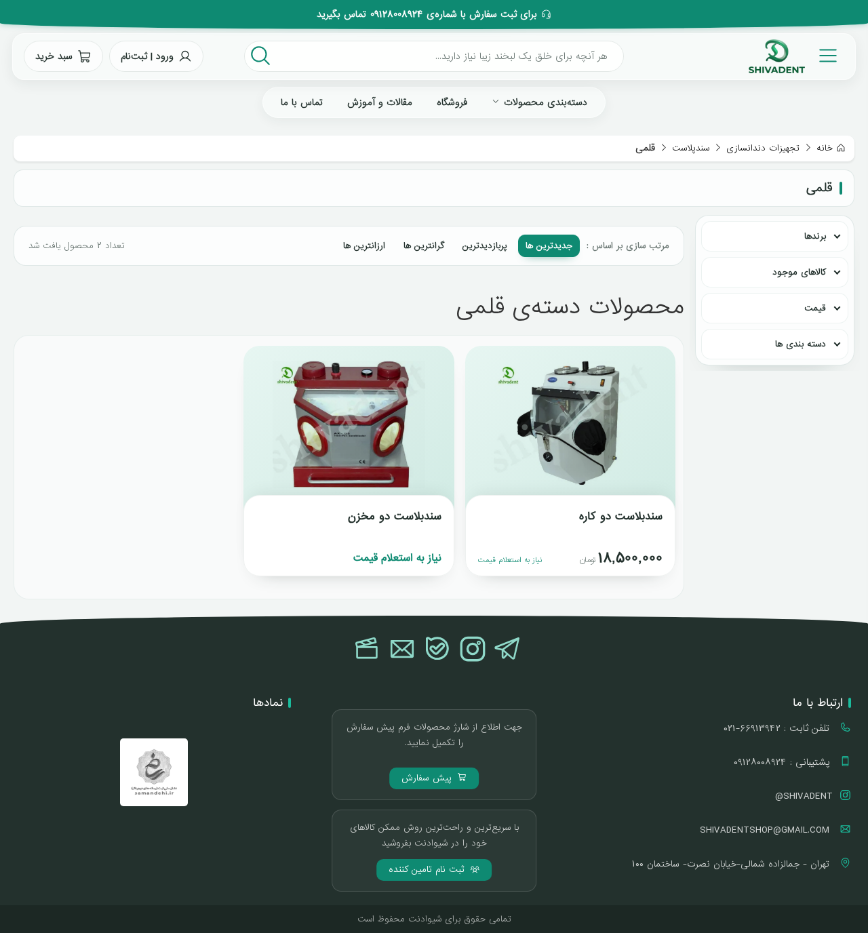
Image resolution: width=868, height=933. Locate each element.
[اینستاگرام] (472, 650)
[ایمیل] (402, 650)
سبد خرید (54, 56)
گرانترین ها (423, 245)
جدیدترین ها (549, 245)
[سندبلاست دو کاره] (570, 430)
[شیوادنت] (777, 56)
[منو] (828, 56)
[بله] (437, 650)
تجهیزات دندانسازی (763, 148)
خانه (824, 148)
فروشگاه (452, 102)
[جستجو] (260, 56)
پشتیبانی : (783, 762)
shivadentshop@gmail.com (766, 829)
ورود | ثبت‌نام (147, 56)
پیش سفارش (428, 778)
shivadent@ (804, 796)
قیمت (815, 308)
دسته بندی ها (800, 344)
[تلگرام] (508, 650)
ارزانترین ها (364, 245)
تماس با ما (302, 102)
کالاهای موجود (799, 272)
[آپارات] (367, 650)
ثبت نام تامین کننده (428, 869)
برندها (815, 236)
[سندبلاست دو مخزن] (348, 430)
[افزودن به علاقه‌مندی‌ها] (487, 368)
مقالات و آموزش (379, 102)
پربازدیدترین (484, 245)
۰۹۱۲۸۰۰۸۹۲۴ (396, 14)
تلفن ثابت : (778, 728)
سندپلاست (690, 148)
